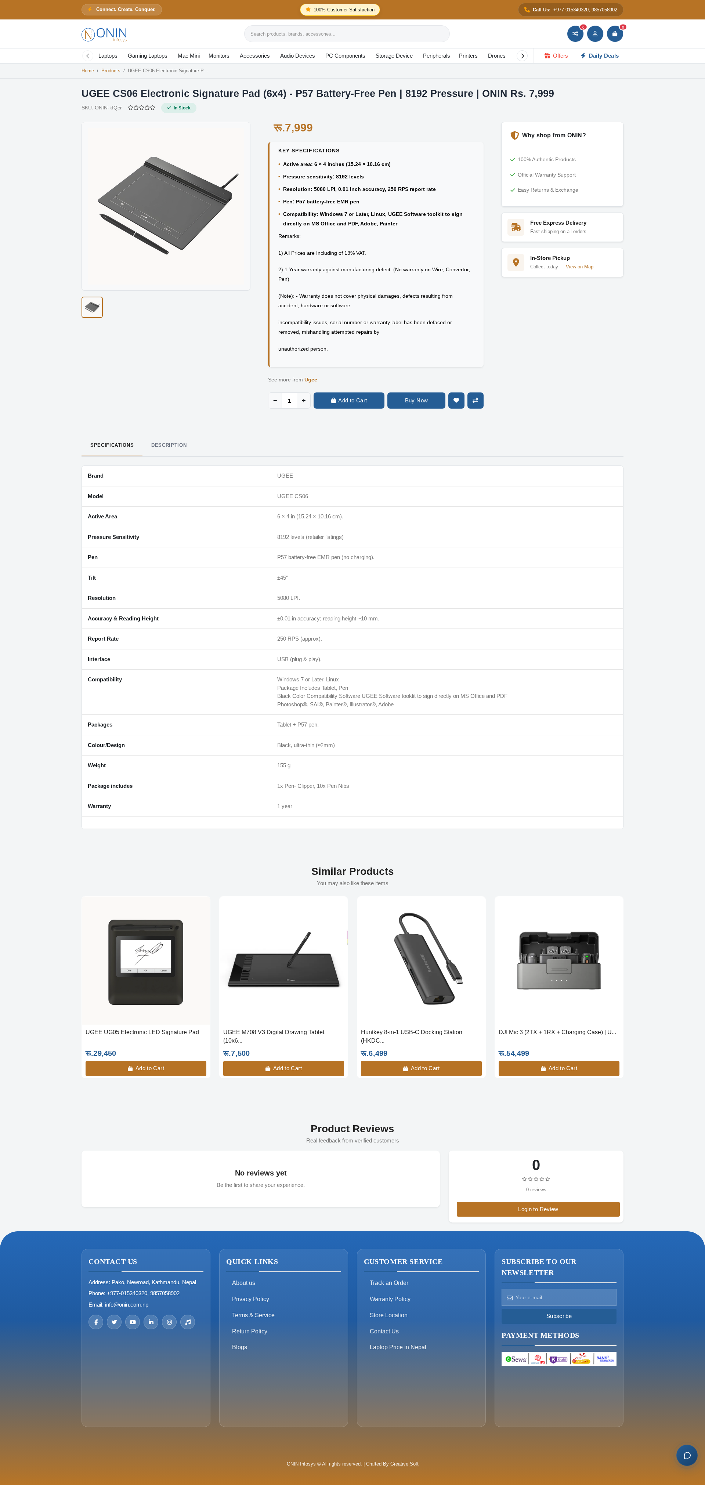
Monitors (219, 55)
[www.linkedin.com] (151, 1322)
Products (110, 70)
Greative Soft (404, 1464)
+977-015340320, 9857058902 (143, 1293)
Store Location (389, 1315)
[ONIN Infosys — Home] (104, 34)
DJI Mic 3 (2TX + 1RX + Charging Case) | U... (557, 1032)
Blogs (239, 1347)
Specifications (112, 445)
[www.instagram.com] (169, 1322)
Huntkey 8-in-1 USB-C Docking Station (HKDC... (411, 1036)
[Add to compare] (475, 400)
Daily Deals (603, 55)
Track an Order (389, 1283)
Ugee (310, 380)
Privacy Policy (250, 1299)
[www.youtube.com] (132, 1322)
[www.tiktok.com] (187, 1322)
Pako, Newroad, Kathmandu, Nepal (154, 1282)
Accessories (255, 55)
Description (169, 445)
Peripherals (436, 55)
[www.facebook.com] (95, 1322)
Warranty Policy (390, 1299)
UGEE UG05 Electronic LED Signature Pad (142, 1032)
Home (88, 70)
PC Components (345, 55)
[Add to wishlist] (456, 400)
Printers (468, 55)
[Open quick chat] (687, 1455)
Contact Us (384, 1331)
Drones (497, 55)
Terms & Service (253, 1315)
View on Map (579, 266)
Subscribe (559, 1316)
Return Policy (249, 1331)
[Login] (595, 33)
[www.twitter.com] (114, 1322)
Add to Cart (149, 1068)
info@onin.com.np (126, 1304)
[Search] (444, 33)
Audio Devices (297, 55)
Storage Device (394, 55)
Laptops (108, 55)
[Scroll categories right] (522, 55)
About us (243, 1283)
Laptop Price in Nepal (398, 1347)
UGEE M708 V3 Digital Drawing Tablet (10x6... (273, 1036)
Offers (560, 55)
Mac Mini (189, 55)
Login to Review (538, 1209)
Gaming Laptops (147, 55)
